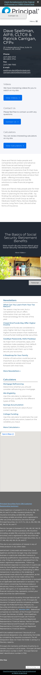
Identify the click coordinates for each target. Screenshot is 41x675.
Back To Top (32, 667)
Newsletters (9, 300)
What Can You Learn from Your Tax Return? (19, 306)
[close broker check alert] (38, 2)
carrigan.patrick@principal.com (17, 72)
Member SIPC (24, 609)
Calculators (9, 379)
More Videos (20, 252)
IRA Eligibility (9, 393)
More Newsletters (12, 371)
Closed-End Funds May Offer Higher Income (19, 324)
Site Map (3, 660)
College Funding (10, 414)
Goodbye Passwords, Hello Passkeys (19, 339)
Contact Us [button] (11, 122)
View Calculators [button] (14, 146)
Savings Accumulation (13, 405)
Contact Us (13, 16)
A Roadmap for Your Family (15, 355)
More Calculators (11, 427)
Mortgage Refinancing (13, 384)
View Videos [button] (12, 98)
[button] (34, 21)
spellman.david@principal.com (16, 70)
